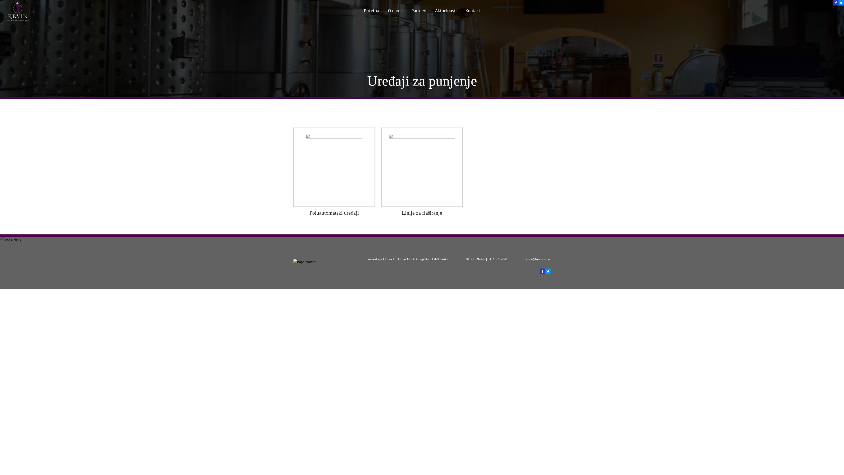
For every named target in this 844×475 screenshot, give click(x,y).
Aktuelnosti (446, 10)
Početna (371, 10)
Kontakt (473, 10)
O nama (395, 10)
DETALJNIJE (334, 167)
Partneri (418, 10)
